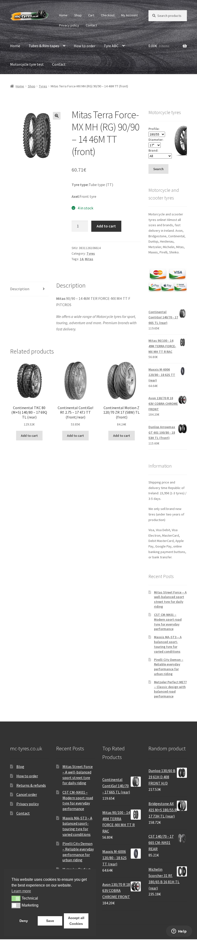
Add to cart (106, 226)
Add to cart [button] (29, 435)
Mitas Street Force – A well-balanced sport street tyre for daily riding (170, 599)
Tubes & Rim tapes (44, 45)
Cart (91, 15)
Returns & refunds (31, 785)
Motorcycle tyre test (27, 64)
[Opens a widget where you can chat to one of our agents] (179, 932)
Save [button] (50, 921)
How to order (84, 45)
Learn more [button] (21, 891)
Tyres (43, 86)
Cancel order (26, 794)
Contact (91, 25)
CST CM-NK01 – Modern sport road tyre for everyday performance (168, 621)
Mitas (89, 259)
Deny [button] (23, 921)
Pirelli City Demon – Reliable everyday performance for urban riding (168, 666)
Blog (20, 766)
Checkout (108, 15)
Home (63, 15)
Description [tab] (19, 288)
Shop (78, 15)
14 (81, 259)
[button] (57, 116)
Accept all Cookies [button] (76, 921)
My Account (129, 15)
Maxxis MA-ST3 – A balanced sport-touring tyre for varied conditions (168, 644)
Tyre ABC (111, 45)
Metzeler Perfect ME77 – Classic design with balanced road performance (170, 689)
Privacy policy (69, 25)
